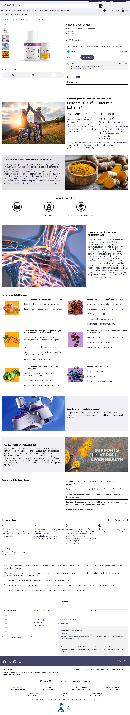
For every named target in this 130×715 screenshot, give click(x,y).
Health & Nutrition (19, 10)
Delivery (92, 669)
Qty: (68, 57)
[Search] (100, 6)
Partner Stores (66, 10)
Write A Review (17, 638)
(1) (71, 33)
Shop (8, 19)
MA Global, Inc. (23, 14)
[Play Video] (34, 413)
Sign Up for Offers (122, 661)
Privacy (97, 669)
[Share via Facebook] (4, 661)
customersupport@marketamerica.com (12, 674)
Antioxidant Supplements (39, 19)
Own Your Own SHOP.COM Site (119, 669)
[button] (5, 24)
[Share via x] (9, 661)
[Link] (53, 75)
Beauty (29, 10)
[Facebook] (12, 75)
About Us (85, 669)
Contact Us (78, 669)
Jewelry (35, 10)
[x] (33, 75)
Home (4, 19)
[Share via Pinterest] (14, 661)
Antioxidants (26, 19)
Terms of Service (105, 669)
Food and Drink (54, 10)
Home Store (44, 10)
